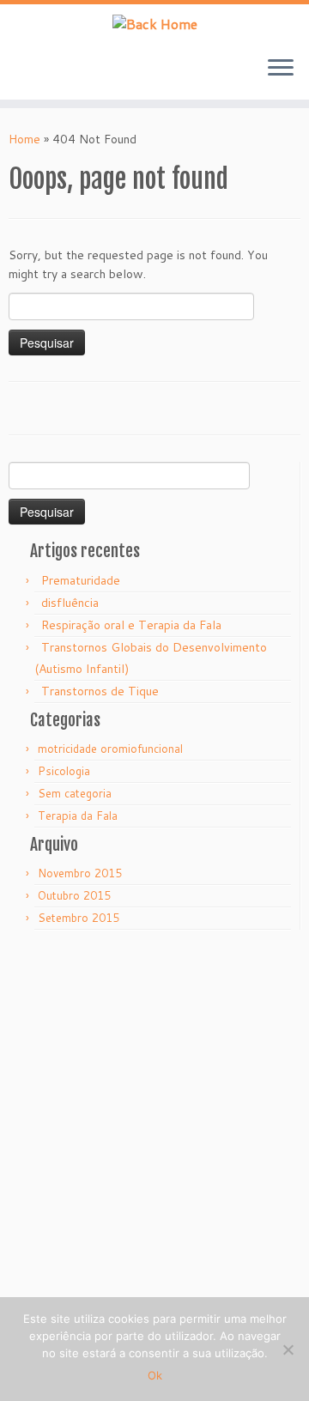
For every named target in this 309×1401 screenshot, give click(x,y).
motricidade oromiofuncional (110, 748)
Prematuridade (80, 580)
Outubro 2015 (74, 895)
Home (24, 139)
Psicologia (64, 771)
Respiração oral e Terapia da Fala (131, 625)
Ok (155, 1375)
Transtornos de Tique (100, 691)
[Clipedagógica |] (154, 23)
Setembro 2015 (78, 917)
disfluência (70, 602)
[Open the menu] (281, 69)
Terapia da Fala (78, 815)
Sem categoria (75, 793)
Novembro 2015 (80, 873)
